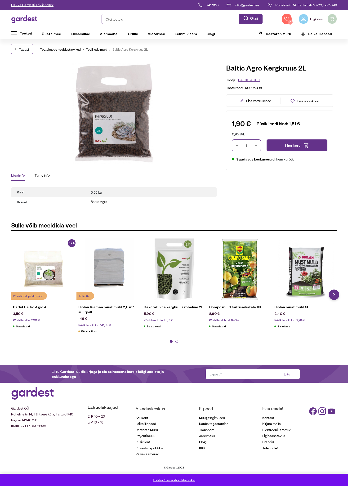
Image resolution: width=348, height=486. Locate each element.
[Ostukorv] (332, 19)
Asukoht (141, 417)
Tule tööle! (270, 447)
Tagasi (24, 49)
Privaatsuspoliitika (149, 447)
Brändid (268, 441)
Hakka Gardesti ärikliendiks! (32, 4)
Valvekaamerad (147, 453)
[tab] (20, 175)
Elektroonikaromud (276, 429)
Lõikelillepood (320, 33)
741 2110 (212, 4)
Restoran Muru (278, 33)
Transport (206, 429)
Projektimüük (145, 435)
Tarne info (42, 175)
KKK (202, 447)
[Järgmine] (334, 295)
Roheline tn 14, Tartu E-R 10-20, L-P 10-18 (306, 4)
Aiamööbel (109, 33)
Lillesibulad (80, 33)
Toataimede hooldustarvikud (60, 49)
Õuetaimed (51, 33)
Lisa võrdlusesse (258, 100)
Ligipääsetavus (273, 435)
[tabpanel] (43, 285)
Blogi (210, 33)
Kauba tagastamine (213, 423)
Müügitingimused (212, 417)
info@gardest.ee (247, 4)
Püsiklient (142, 441)
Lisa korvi (293, 145)
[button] (182, 19)
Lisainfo (18, 175)
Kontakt (268, 417)
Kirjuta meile (271, 423)
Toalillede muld (96, 49)
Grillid (133, 33)
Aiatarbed (156, 33)
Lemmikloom (186, 33)
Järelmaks (207, 435)
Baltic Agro (99, 201)
